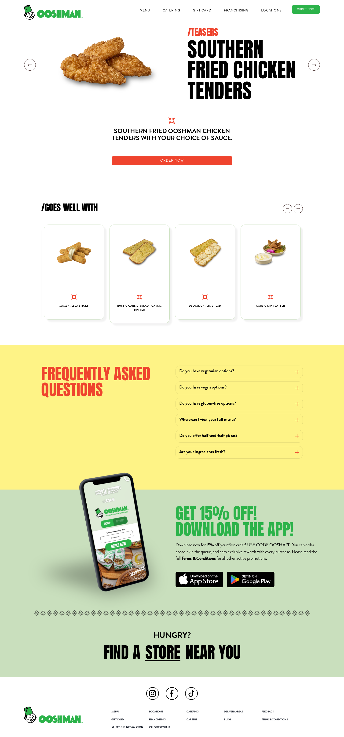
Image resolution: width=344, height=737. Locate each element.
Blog (227, 720)
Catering (171, 10)
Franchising (236, 10)
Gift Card (202, 10)
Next (298, 208)
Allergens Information (127, 727)
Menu (145, 10)
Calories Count (159, 727)
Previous (287, 208)
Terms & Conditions (199, 559)
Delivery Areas (233, 712)
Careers (192, 720)
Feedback (268, 712)
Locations (271, 10)
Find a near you (172, 652)
